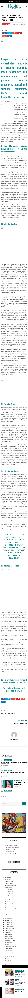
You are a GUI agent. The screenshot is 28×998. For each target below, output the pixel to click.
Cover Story (8, 895)
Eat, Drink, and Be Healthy (8, 713)
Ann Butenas (15, 24)
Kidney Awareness (9, 928)
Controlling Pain (9, 893)
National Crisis (8, 942)
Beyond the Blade (9, 851)
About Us (18, 1)
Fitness (7, 916)
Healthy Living (8, 924)
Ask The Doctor (9, 881)
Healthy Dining (8, 922)
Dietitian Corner (9, 901)
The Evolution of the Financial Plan (20, 982)
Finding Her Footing (10, 849)
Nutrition (7, 944)
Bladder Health (8, 887)
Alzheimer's (8, 877)
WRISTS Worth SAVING (11, 853)
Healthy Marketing (19, 970)
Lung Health (8, 932)
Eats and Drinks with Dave (11, 906)
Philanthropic (8, 954)
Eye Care (7, 910)
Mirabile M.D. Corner (10, 940)
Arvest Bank (8, 879)
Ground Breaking (6, 24)
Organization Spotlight (10, 946)
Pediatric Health (9, 952)
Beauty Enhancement (10, 885)
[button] (3, 823)
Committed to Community (20, 723)
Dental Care (8, 897)
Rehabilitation (8, 961)
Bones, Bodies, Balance (11, 845)
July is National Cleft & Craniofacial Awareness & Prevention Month (20, 785)
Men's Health (8, 934)
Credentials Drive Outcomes (12, 847)
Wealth (17, 980)
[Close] (4, 966)
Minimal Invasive (9, 938)
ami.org (22, 682)
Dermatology (8, 899)
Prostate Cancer (9, 958)
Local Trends (8, 930)
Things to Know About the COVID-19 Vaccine (12, 772)
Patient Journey (9, 950)
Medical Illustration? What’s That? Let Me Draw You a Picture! (14, 763)
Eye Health (7, 912)
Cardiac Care (8, 889)
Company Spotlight (9, 891)
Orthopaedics (8, 948)
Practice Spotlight (9, 956)
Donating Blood (9, 903)
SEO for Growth (19, 991)
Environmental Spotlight (11, 908)
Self (6, 963)
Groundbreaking (9, 920)
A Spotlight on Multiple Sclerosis (10, 793)
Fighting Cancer (9, 914)
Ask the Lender (9, 883)
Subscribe (11, 1)
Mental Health (8, 936)
